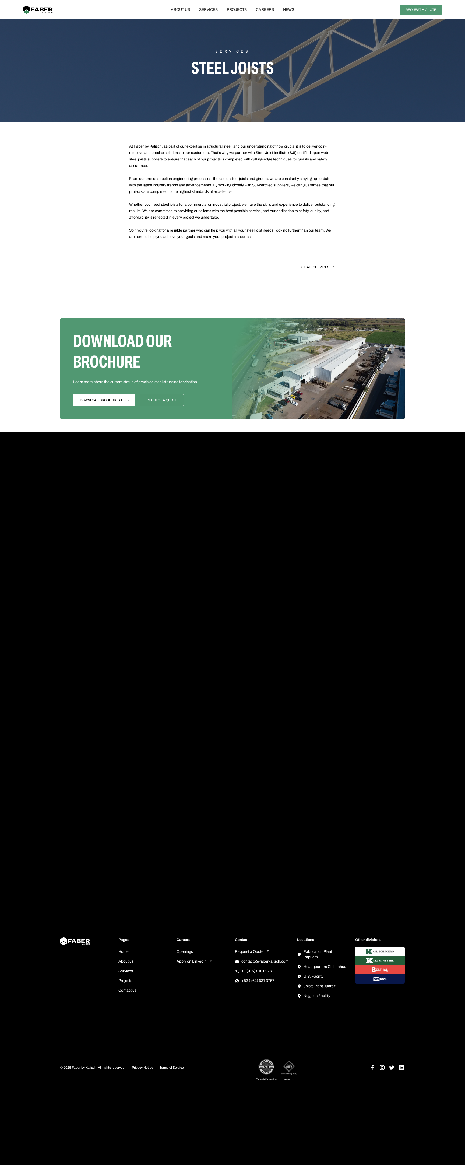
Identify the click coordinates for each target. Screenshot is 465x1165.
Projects (237, 10)
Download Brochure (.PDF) (104, 400)
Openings (185, 952)
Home (123, 952)
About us (180, 10)
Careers (265, 10)
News (288, 10)
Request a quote (161, 400)
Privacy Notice (142, 1067)
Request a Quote (421, 10)
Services (208, 10)
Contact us (127, 990)
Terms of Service (172, 1067)
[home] (57, 10)
